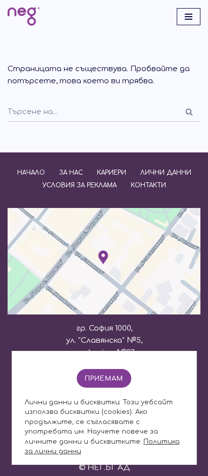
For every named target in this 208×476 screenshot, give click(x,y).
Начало (31, 172)
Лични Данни (165, 172)
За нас (71, 172)
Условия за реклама (79, 185)
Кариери (111, 172)
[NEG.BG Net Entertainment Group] (24, 16)
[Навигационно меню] (188, 16)
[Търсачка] (189, 112)
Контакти (148, 185)
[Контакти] (104, 312)
